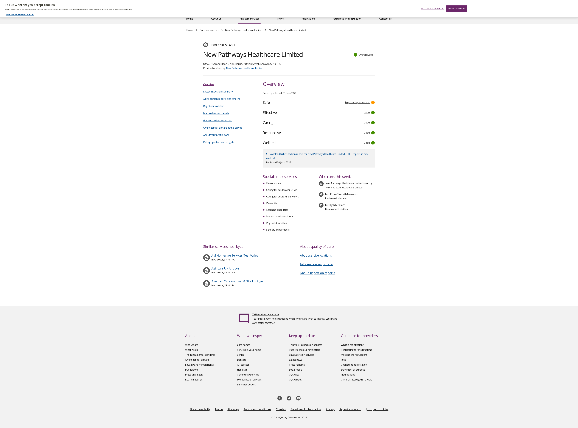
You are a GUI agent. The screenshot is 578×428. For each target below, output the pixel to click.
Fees (343, 359)
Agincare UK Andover (226, 268)
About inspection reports (317, 273)
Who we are (191, 344)
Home (189, 18)
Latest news (295, 359)
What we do (191, 349)
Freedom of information (306, 409)
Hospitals (242, 369)
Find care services (249, 18)
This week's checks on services (305, 344)
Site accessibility (200, 409)
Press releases (297, 364)
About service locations (316, 255)
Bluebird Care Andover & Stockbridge (237, 281)
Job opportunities (377, 409)
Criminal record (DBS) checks (356, 379)
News (280, 18)
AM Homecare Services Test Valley (234, 255)
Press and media (194, 374)
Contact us (385, 18)
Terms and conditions (257, 409)
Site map (233, 409)
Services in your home (249, 349)
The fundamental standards (200, 354)
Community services (248, 374)
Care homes (243, 344)
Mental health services (249, 379)
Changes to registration (354, 364)
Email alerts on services (301, 354)
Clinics (240, 354)
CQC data (294, 374)
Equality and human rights (199, 364)
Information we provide (316, 264)
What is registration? (352, 344)
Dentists (241, 359)
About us (216, 18)
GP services (243, 364)
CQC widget (295, 379)
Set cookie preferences (432, 8)
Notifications (348, 374)
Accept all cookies (456, 8)
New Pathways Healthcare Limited (243, 30)
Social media (295, 369)
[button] (363, 54)
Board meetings (194, 379)
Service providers (246, 384)
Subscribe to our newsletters (304, 349)
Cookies (281, 409)
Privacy (330, 409)
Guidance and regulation (347, 18)
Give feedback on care (197, 359)
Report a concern (350, 409)
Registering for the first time (356, 349)
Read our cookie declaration (20, 14)
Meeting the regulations (354, 354)
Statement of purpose (353, 369)
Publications (308, 18)
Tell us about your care (265, 314)
